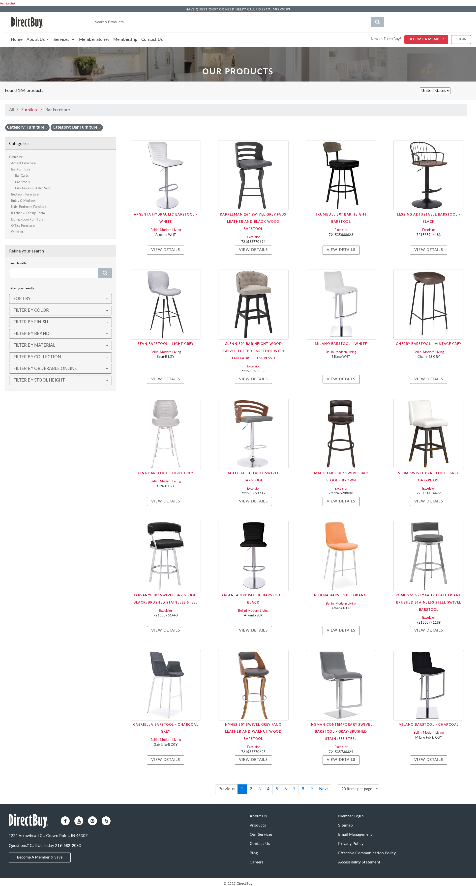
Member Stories (94, 39)
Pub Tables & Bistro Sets (33, 188)
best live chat (7, 3)
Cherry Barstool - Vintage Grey (429, 344)
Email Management (355, 834)
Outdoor (17, 232)
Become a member (426, 39)
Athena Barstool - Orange (341, 595)
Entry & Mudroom (24, 200)
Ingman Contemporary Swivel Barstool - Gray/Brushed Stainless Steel (341, 732)
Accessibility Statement (359, 862)
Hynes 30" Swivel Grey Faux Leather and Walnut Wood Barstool (253, 732)
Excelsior (253, 237)
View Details (165, 250)
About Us (36, 39)
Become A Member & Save (39, 857)
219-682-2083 (68, 846)
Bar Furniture (20, 169)
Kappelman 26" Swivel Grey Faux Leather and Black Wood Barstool (253, 222)
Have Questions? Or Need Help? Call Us (238, 9)
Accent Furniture (23, 163)
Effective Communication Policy (367, 853)
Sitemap (345, 825)
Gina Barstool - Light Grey (166, 473)
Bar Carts (22, 175)
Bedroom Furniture (25, 194)
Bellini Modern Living (165, 230)
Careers (256, 862)
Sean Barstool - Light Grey (166, 344)
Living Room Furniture (27, 219)
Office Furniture (23, 225)
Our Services (261, 834)
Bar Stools (22, 182)
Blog (254, 853)
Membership (125, 39)
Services (62, 39)
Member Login (350, 816)
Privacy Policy (350, 844)
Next (323, 789)
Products (258, 825)
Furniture (29, 110)
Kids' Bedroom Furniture (29, 207)
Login (461, 39)
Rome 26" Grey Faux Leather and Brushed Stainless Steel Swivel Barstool (429, 602)
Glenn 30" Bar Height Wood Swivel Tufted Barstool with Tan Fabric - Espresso (253, 351)
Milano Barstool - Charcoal (429, 724)
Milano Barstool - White (341, 344)
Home (17, 39)
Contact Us (152, 39)
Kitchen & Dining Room (28, 213)
